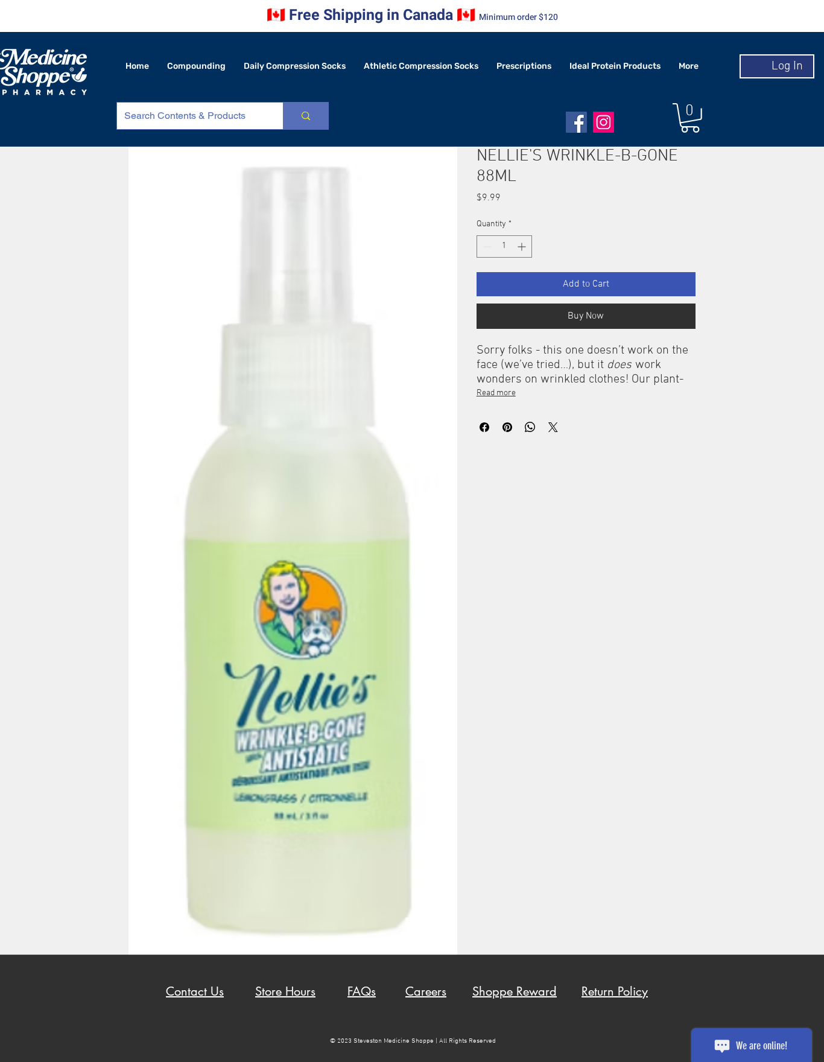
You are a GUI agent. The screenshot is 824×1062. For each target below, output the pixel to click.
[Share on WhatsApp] (530, 427)
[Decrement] (485, 246)
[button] (690, 118)
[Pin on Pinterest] (507, 427)
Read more (496, 393)
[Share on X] (553, 427)
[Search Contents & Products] (305, 116)
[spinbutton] (504, 246)
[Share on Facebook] (484, 427)
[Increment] (522, 246)
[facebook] (576, 122)
